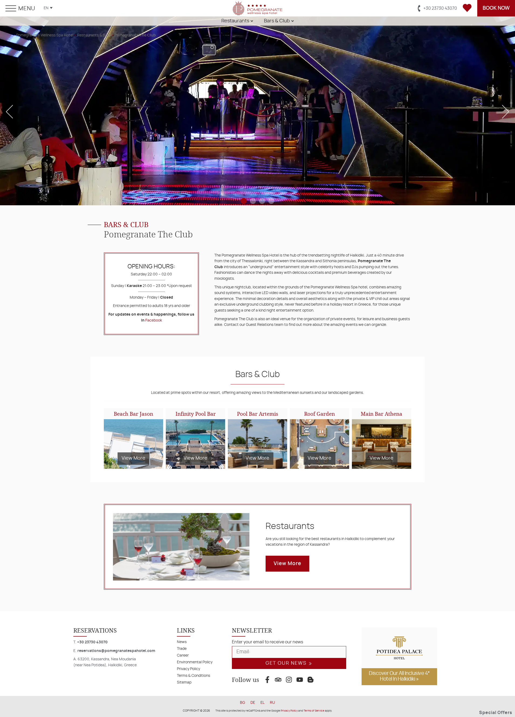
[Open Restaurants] (251, 21)
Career (183, 655)
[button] (9, 111)
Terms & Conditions (193, 676)
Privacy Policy (188, 669)
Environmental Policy (194, 662)
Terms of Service (314, 710)
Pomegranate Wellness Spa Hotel (44, 35)
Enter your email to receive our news (267, 642)
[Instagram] (288, 679)
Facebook (153, 320)
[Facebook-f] (267, 679)
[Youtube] (299, 679)
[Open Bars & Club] (292, 21)
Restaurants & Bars (94, 35)
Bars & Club (257, 374)
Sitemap (184, 682)
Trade (182, 649)
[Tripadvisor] (278, 679)
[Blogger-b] (310, 679)
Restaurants (290, 526)
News (182, 642)
